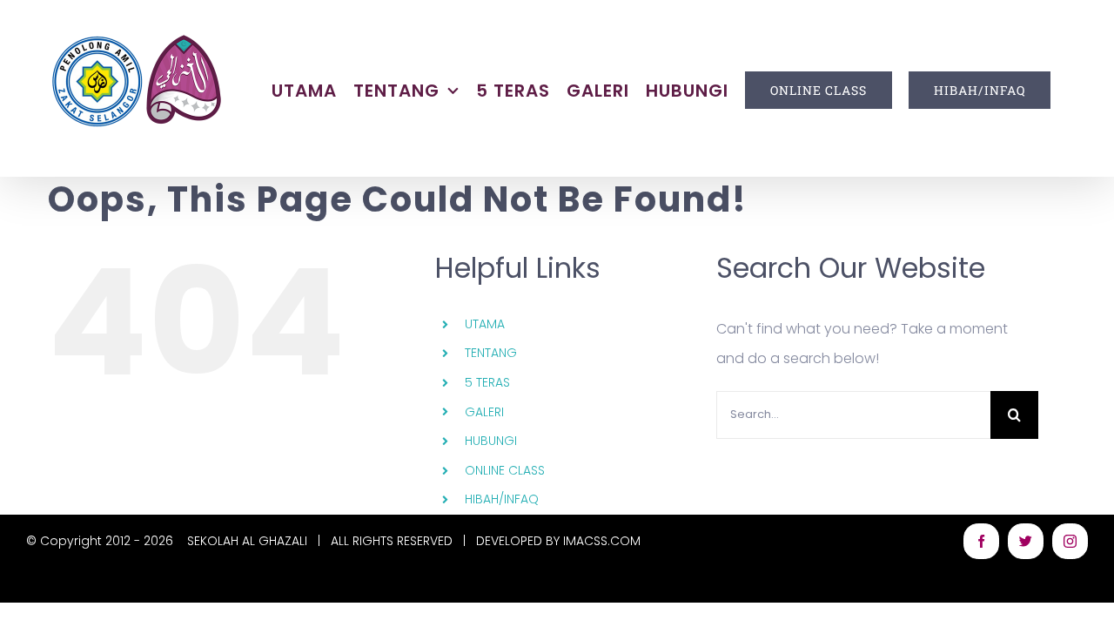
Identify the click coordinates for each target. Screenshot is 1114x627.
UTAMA (485, 324)
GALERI (484, 412)
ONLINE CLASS (505, 470)
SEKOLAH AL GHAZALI (247, 540)
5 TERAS (487, 382)
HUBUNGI (491, 440)
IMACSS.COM (602, 540)
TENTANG (491, 352)
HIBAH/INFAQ (502, 499)
